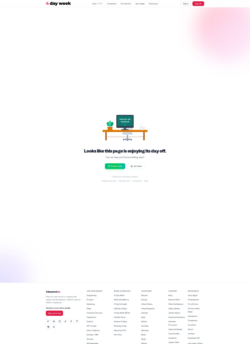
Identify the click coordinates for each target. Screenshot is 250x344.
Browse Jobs (116, 166)
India (143, 317)
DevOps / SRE (92, 334)
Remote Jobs (124, 181)
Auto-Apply (192, 295)
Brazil (143, 334)
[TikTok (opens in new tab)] (65, 321)
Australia (144, 326)
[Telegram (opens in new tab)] (76, 321)
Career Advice (174, 313)
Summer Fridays (120, 321)
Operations (91, 317)
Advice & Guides (175, 329)
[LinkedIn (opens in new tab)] (54, 321)
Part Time (118, 334)
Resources (153, 3)
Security (90, 339)
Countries (192, 325)
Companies (111, 3)
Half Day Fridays (120, 308)
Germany (145, 330)
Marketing (91, 304)
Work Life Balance (175, 304)
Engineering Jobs (109, 181)
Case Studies (173, 333)
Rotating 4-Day (120, 326)
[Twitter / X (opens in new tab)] (48, 321)
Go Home (138, 166)
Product (90, 299)
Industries (172, 338)
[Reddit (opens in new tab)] (48, 327)
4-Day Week (119, 295)
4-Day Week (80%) (122, 313)
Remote (144, 295)
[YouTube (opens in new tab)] (54, 327)
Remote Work (174, 299)
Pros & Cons (126, 3)
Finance (90, 321)
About (190, 329)
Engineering (91, 295)
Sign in (186, 3)
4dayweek (53, 291)
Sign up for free (54, 313)
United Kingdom (148, 308)
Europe (144, 299)
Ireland (144, 321)
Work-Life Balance (121, 299)
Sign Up (198, 3)
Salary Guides (174, 308)
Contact (191, 333)
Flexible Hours (119, 317)
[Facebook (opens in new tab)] (71, 321)
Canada (144, 313)
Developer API (194, 338)
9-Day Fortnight (120, 304)
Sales (89, 308)
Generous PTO (120, 330)
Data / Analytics (93, 330)
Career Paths (173, 342)
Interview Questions (176, 317)
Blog (146, 181)
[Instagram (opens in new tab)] (59, 321)
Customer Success (94, 313)
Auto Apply (140, 3)
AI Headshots (193, 299)
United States (146, 304)
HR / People (91, 326)
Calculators (192, 316)
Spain (143, 339)
